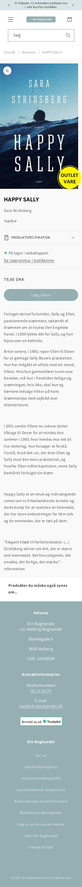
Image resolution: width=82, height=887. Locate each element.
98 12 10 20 (41, 690)
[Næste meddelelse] (73, 5)
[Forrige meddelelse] (9, 5)
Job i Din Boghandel (41, 835)
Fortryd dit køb (41, 847)
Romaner (29, 52)
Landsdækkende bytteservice (41, 789)
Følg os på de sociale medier (40, 824)
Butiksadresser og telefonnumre (41, 801)
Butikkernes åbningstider (41, 812)
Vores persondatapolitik (41, 778)
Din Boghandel (32, 878)
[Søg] (68, 35)
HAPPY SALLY (52, 52)
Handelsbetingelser (41, 766)
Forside (9, 52)
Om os (41, 755)
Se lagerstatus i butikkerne (29, 260)
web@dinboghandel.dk (41, 706)
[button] (10, 19)
